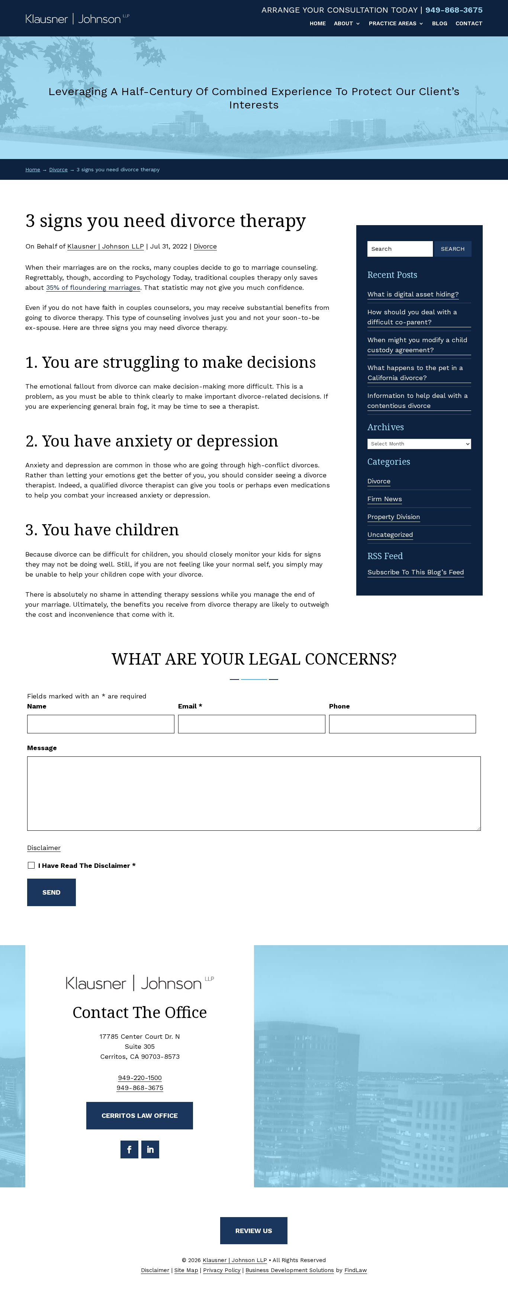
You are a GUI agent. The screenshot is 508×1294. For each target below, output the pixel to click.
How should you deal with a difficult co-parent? (412, 317)
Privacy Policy (222, 1270)
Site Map (186, 1270)
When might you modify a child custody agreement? (417, 345)
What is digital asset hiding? (413, 294)
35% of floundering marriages (93, 287)
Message (42, 748)
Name (36, 706)
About (343, 24)
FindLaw (355, 1270)
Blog (439, 24)
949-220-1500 (140, 1077)
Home (318, 24)
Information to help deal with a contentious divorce (417, 400)
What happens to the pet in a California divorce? (415, 373)
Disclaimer (44, 848)
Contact (469, 24)
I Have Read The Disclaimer (87, 865)
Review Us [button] (253, 1231)
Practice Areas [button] (393, 24)
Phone (339, 706)
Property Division (393, 516)
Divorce (205, 246)
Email (190, 706)
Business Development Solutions (289, 1270)
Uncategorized (390, 534)
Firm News (384, 499)
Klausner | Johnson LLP (105, 246)
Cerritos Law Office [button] (140, 1115)
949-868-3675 (454, 9)
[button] (500, 1240)
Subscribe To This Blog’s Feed (415, 572)
